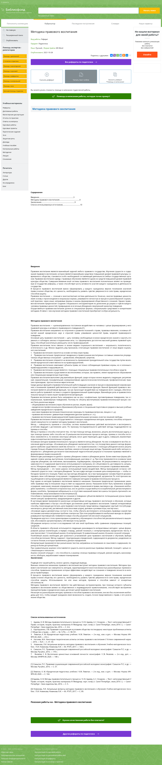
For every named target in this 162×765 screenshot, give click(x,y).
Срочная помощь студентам (13, 91)
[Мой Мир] (127, 55)
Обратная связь (7, 752)
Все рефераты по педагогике (79, 62)
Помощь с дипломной (11, 56)
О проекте (5, 2)
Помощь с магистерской (12, 66)
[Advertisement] (15, 226)
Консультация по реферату (45, 758)
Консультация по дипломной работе (48, 755)
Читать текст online (81, 80)
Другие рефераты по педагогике (79, 734)
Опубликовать (12, 40)
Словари (115, 23)
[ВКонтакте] (111, 55)
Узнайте (147, 54)
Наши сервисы (145, 23)
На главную (11, 30)
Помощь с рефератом (11, 76)
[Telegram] (120, 55)
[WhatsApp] (117, 55)
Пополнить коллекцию (17, 23)
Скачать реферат (47, 80)
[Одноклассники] (123, 55)
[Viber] (114, 55)
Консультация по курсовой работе (48, 752)
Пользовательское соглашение (13, 755)
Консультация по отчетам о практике (49, 762)
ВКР (64, 755)
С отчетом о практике (11, 61)
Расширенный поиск (46, 16)
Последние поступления (83, 23)
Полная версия (7, 762)
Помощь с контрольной (12, 81)
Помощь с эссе (9, 86)
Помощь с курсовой (10, 71)
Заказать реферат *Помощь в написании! (115, 81)
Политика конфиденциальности (13, 758)
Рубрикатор (50, 23)
